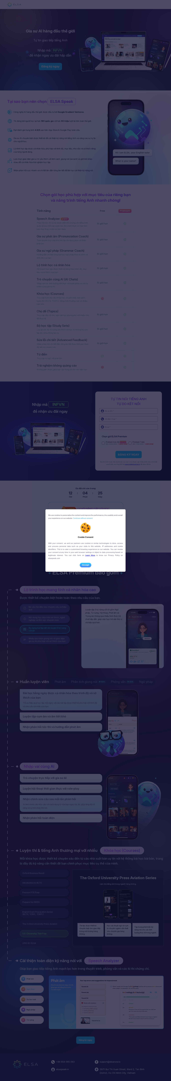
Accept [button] (85, 565)
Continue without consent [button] (82, 518)
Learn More (90, 555)
